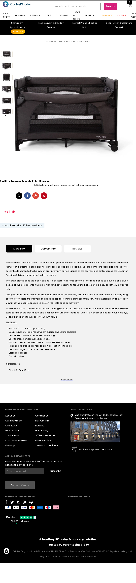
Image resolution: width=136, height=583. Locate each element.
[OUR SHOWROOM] (95, 431)
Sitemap (10, 445)
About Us (10, 415)
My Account (12, 430)
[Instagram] (18, 502)
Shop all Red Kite (22, 225)
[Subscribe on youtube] (24, 502)
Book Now (18, 31)
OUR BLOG (11, 425)
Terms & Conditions (46, 445)
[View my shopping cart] (128, 5)
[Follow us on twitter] (12, 502)
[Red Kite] (10, 212)
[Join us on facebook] (6, 502)
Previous (5, 47)
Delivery (45, 23)
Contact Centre (20, 485)
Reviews (77, 248)
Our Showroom (14, 420)
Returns (39, 425)
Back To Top (67, 379)
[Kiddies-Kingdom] (22, 4)
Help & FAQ (41, 430)
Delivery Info (48, 248)
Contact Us (41, 415)
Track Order (12, 435)
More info (19, 248)
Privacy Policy (43, 440)
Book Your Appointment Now (95, 449)
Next (5, 115)
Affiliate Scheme (45, 435)
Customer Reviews (16, 440)
